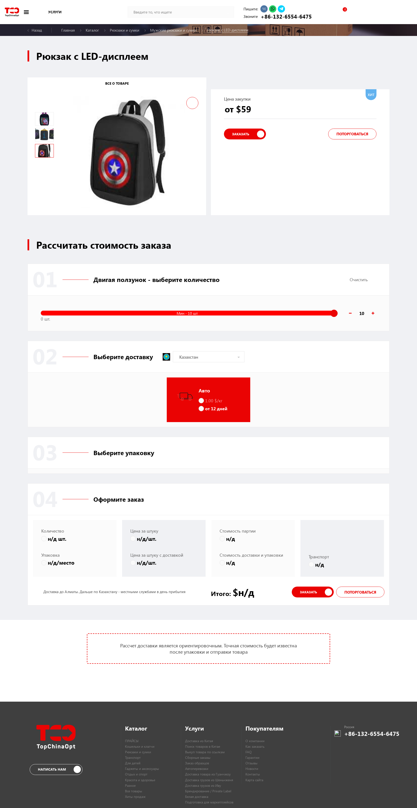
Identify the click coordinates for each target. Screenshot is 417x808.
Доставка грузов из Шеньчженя (209, 780)
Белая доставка (196, 796)
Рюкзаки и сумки (138, 752)
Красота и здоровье (140, 780)
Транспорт (133, 757)
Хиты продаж (135, 796)
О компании (254, 741)
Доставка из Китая (199, 741)
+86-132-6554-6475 (285, 16)
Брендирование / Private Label (208, 791)
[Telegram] (281, 9)
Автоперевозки (196, 768)
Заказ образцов (197, 763)
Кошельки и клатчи (139, 746)
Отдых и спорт (136, 774)
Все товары (133, 791)
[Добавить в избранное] (192, 103)
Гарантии (252, 757)
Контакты (252, 774)
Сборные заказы (197, 757)
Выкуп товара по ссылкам (205, 752)
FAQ (248, 752)
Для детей (132, 763)
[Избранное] (343, 12)
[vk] (264, 9)
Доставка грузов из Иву (203, 785)
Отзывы (251, 763)
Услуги (55, 12)
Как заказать (254, 746)
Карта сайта (254, 780)
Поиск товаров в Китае (202, 746)
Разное (130, 785)
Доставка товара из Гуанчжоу (208, 774)
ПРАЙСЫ (132, 741)
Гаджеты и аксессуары (142, 768)
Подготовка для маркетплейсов (209, 802)
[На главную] (12, 12)
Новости (251, 768)
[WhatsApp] (272, 9)
